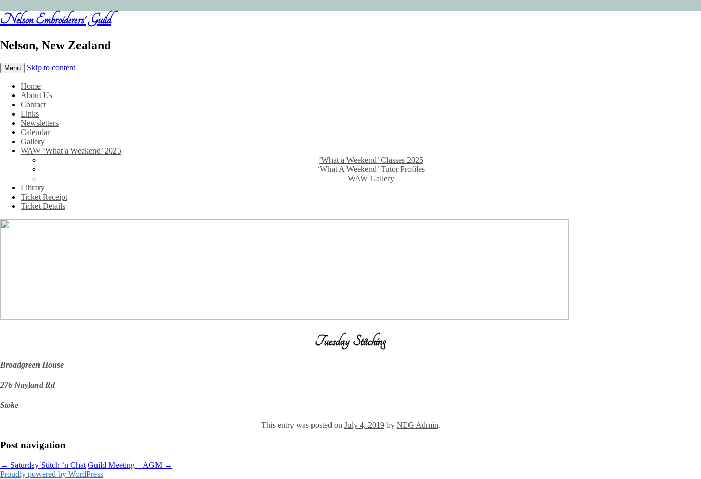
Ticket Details (43, 206)
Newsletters (40, 123)
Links (30, 113)
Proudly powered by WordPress (51, 474)
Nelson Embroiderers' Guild (55, 19)
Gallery (33, 141)
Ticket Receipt (44, 197)
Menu (12, 68)
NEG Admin (417, 424)
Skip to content (51, 67)
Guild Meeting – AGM (130, 465)
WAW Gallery (371, 178)
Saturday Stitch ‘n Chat (43, 465)
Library (33, 187)
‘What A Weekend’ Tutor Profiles (371, 169)
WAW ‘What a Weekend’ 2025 (71, 150)
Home (31, 86)
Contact (33, 104)
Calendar (35, 132)
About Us (36, 95)
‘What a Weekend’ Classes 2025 (371, 160)
